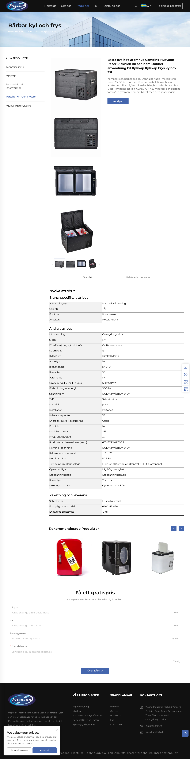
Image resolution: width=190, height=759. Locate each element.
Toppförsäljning (15, 67)
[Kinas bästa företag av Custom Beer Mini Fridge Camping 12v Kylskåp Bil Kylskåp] (116, 557)
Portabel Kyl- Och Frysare (21, 96)
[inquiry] (185, 367)
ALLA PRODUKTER (17, 58)
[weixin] (185, 388)
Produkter (82, 6)
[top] (185, 733)
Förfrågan (118, 101)
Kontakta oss (111, 6)
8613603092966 (153, 726)
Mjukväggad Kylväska (18, 105)
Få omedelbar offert (169, 5)
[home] (18, 5)
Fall (96, 6)
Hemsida (50, 6)
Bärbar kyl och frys (46, 31)
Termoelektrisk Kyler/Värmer (15, 86)
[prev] (52, 263)
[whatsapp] (185, 374)
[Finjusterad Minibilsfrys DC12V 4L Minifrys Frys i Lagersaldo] (70, 557)
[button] (173, 528)
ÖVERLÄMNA (95, 670)
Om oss (66, 6)
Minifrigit (11, 75)
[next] (99, 263)
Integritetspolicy (166, 752)
